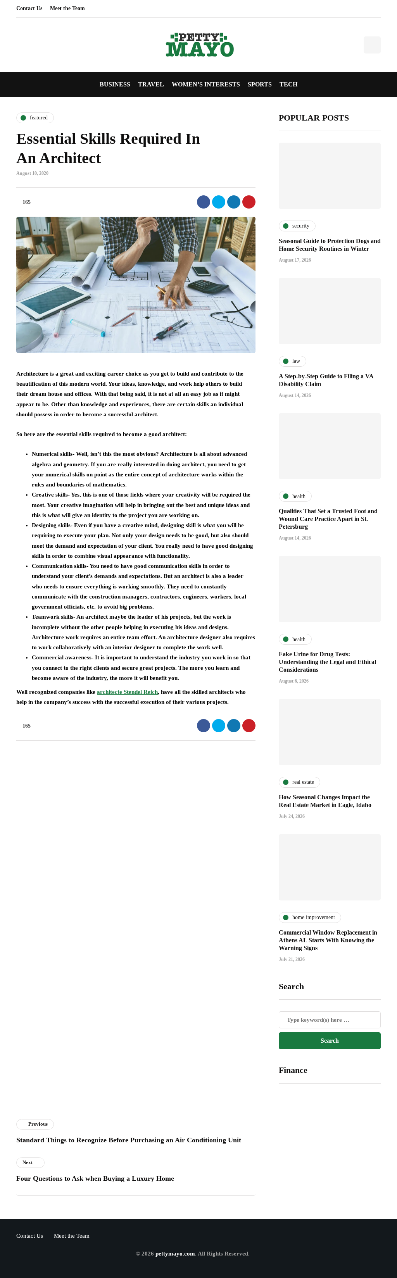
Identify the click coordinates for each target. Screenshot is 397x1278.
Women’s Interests (206, 84)
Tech (288, 84)
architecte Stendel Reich (127, 692)
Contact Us (29, 8)
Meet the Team (67, 8)
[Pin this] (248, 202)
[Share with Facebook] (203, 202)
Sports (260, 84)
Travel (151, 84)
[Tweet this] (218, 202)
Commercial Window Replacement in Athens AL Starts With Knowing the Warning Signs (328, 940)
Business (115, 84)
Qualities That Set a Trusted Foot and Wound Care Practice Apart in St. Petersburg (328, 519)
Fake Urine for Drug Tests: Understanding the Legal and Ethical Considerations (327, 662)
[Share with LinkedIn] (233, 202)
